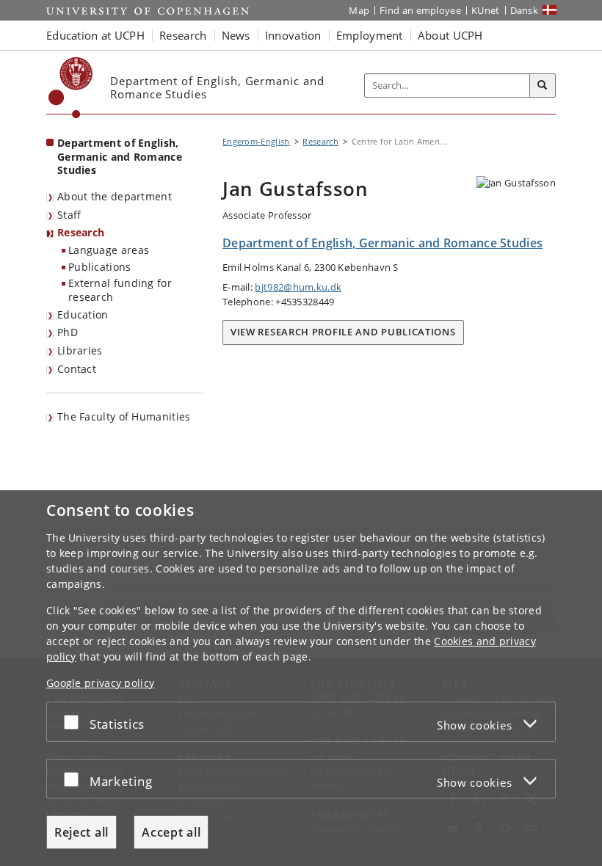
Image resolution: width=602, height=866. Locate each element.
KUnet (485, 10)
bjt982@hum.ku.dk (298, 287)
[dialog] (301, 678)
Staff (69, 215)
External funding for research (120, 290)
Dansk (524, 10)
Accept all (171, 832)
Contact (76, 369)
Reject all (81, 832)
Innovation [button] (293, 35)
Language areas (108, 250)
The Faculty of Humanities (124, 416)
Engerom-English (256, 141)
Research (80, 232)
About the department (114, 196)
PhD (67, 332)
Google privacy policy (100, 683)
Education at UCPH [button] (95, 35)
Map (359, 10)
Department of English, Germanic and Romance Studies (119, 156)
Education (83, 314)
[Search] (542, 85)
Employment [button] (369, 35)
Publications (99, 267)
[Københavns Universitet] (70, 87)
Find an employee (420, 10)
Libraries (80, 350)
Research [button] (182, 35)
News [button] (236, 35)
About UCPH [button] (450, 35)
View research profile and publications (343, 331)
